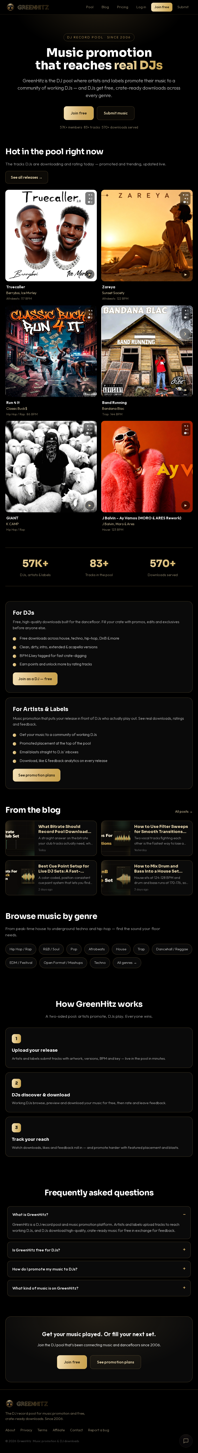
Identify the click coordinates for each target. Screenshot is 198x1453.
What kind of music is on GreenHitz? (45, 1288)
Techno (100, 962)
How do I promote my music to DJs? (45, 1268)
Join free (161, 7)
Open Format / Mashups (63, 962)
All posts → (184, 811)
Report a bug (98, 1430)
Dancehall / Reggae (172, 949)
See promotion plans (36, 775)
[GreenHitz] (27, 7)
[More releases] (185, 333)
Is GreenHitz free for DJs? (36, 1249)
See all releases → (26, 177)
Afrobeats (97, 949)
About (10, 1430)
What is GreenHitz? (30, 1214)
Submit (183, 7)
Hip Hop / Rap (21, 949)
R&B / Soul (51, 949)
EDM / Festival (21, 962)
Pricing (122, 7)
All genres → (127, 962)
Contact (76, 1430)
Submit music (115, 113)
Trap (141, 949)
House (121, 949)
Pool (89, 7)
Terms (42, 1430)
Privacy (26, 1430)
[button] (89, 274)
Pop (74, 949)
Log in (141, 7)
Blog (105, 7)
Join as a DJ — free (35, 678)
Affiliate (59, 1430)
